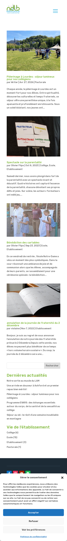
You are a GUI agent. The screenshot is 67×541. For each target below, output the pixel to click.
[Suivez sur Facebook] (9, 473)
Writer (14, 82)
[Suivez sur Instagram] (15, 473)
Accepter (33, 512)
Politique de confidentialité (33, 537)
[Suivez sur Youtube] (21, 473)
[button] (62, 477)
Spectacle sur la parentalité (24, 162)
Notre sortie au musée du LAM (23, 380)
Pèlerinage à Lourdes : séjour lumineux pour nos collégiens (30, 78)
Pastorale (40, 82)
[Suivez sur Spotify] (27, 473)
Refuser (33, 521)
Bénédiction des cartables (23, 242)
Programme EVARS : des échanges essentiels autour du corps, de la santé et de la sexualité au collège (33, 406)
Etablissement (15, 169)
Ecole (52, 165)
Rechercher (52, 365)
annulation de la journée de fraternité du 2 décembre (33, 324)
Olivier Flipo (17, 165)
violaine (15, 328)
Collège (44, 165)
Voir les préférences (33, 529)
